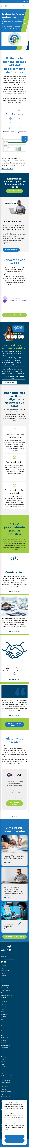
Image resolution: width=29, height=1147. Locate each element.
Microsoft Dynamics (6, 1091)
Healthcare (3, 1016)
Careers (3, 1061)
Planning (3, 973)
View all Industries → (6, 1022)
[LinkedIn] (2, 962)
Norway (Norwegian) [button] (6, 1082)
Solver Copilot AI (5, 970)
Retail (2, 1011)
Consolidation (4, 978)
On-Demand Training (6, 1038)
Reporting (3, 975)
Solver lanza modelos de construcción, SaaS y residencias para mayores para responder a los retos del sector (13, 891)
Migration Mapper (5, 990)
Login (23, 1)
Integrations (4, 997)
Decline (14, 1140)
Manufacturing (4, 1007)
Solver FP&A (4, 968)
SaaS (2, 1019)
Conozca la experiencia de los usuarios (13, 377)
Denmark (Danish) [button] (5, 1080)
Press (2, 1064)
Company (3, 1057)
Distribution (4, 1009)
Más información (7, 168)
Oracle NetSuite (5, 1099)
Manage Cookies (19, 1145)
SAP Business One (5, 1096)
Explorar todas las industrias (14, 724)
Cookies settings (14, 1132)
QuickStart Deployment (6, 995)
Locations (3, 1059)
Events (2, 1033)
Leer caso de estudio (14, 803)
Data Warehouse (5, 985)
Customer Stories (5, 1045)
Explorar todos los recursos (14, 937)
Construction (4, 1014)
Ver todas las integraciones (14, 315)
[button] (26, 6)
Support (19, 1)
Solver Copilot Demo (6, 1050)
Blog (2, 1030)
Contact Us (4, 1066)
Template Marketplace (6, 992)
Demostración (9, 382)
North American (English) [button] (7, 1075)
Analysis (3, 980)
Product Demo (4, 1047)
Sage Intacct (4, 1094)
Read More (8, 862)
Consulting (3, 1040)
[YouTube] (5, 962)
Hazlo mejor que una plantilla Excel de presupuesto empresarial (14, 925)
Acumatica (3, 1089)
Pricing (2, 983)
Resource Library (5, 1028)
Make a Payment (10, 1145)
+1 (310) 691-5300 (9, 959)
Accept (14, 1136)
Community (4, 1042)
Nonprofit (3, 1004)
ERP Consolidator (5, 988)
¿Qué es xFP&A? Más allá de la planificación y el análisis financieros (14, 858)
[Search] (23, 6)
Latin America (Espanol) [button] (7, 1078)
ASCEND (3, 1035)
